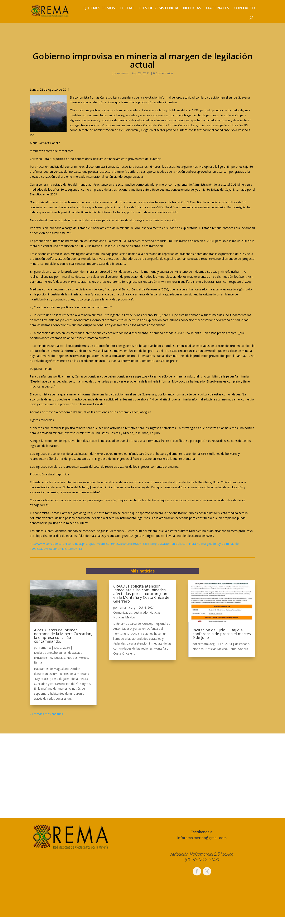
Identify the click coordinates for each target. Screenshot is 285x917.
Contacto (244, 7)
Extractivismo (43, 658)
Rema (38, 662)
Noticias (192, 7)
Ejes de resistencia (158, 7)
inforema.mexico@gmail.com (202, 838)
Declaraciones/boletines (50, 653)
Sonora (243, 649)
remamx (123, 73)
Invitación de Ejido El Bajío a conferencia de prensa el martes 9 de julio (222, 633)
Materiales (217, 7)
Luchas (127, 7)
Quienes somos (99, 7)
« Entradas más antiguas (46, 714)
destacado (75, 653)
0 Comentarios (163, 73)
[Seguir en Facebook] (197, 871)
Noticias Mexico (77, 658)
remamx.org (127, 607)
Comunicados (122, 612)
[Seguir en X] (207, 871)
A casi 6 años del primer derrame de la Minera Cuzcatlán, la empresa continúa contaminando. (63, 635)
